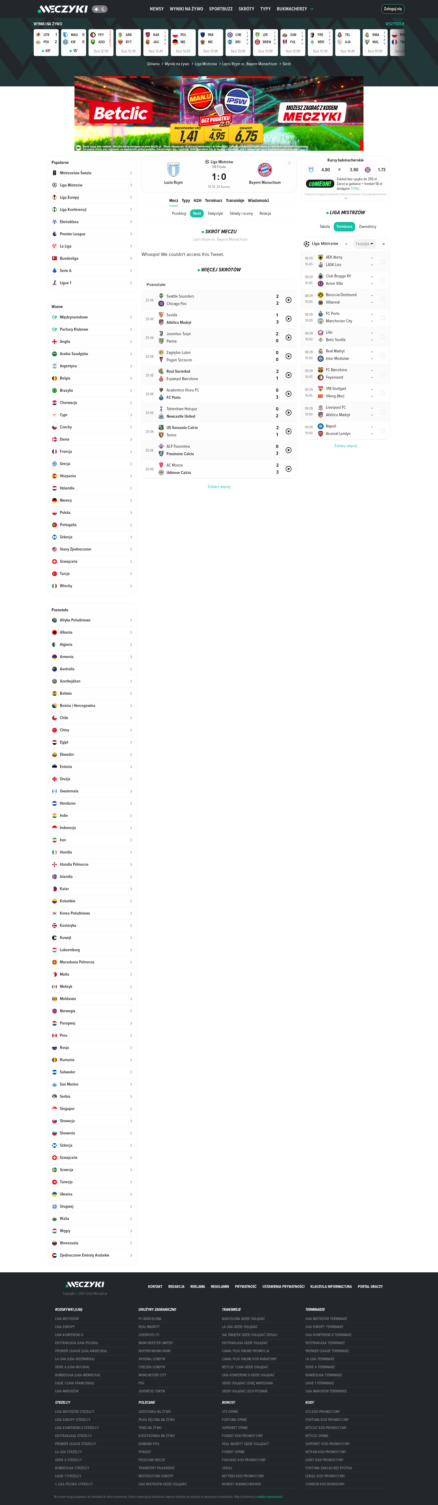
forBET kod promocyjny (242, 1436)
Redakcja (176, 1286)
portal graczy (370, 1286)
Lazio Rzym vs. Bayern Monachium (249, 64)
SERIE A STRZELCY (68, 1460)
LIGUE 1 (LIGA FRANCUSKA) (74, 1383)
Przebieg (179, 213)
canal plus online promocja (245, 1351)
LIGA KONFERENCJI (69, 1335)
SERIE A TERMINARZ (320, 1367)
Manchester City (153, 1375)
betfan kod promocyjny (325, 1452)
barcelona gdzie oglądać (243, 1318)
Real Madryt (149, 1326)
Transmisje (235, 200)
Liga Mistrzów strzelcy (74, 1411)
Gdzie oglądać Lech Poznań (244, 1391)
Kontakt (155, 1286)
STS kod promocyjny (322, 1411)
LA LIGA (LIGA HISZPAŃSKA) (74, 1359)
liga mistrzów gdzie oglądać (163, 1484)
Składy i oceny (241, 213)
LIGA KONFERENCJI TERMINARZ (328, 1335)
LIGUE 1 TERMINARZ (319, 1383)
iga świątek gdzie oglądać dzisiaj (249, 1335)
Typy (265, 8)
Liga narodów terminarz (326, 1391)
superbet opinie (235, 1427)
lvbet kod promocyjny (324, 1460)
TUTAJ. (355, 188)
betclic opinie (316, 1436)
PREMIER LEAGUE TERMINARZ (327, 1351)
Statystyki (215, 213)
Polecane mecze (152, 1460)
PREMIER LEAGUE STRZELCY (75, 1444)
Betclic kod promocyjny (326, 1427)
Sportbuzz (221, 8)
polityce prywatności (270, 1496)
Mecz (173, 200)
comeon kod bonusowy (325, 1484)
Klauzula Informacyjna (331, 1286)
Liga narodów (66, 1391)
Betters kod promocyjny (243, 1476)
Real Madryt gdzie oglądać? (245, 1444)
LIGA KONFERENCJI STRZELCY (77, 1427)
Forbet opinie (233, 1452)
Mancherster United (156, 1343)
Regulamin (220, 1286)
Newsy (157, 8)
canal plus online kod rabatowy (249, 1359)
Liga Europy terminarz (324, 1326)
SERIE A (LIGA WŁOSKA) (72, 1367)
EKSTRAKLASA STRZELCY (73, 1436)
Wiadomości (258, 200)
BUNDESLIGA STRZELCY (72, 1468)
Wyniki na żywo (186, 8)
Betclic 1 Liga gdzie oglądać (245, 1367)
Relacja (265, 213)
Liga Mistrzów (206, 64)
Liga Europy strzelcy (73, 1419)
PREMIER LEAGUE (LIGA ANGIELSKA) (81, 1351)
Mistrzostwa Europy (156, 1476)
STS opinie (230, 1411)
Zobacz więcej (345, 446)
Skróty (246, 8)
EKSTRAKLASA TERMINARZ (325, 1343)
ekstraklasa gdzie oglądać (245, 1343)
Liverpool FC (149, 1335)
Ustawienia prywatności (284, 1286)
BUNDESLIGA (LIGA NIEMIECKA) (77, 1375)
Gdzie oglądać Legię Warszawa (247, 1383)
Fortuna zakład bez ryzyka (328, 1468)
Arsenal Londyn (152, 1359)
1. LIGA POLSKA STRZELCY (74, 1484)
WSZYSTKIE (395, 24)
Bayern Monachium (154, 1351)
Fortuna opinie (234, 1419)
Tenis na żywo (150, 1427)
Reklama (197, 1286)
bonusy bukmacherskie (241, 1484)
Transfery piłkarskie (156, 1468)
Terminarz (213, 200)
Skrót (197, 213)
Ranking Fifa (149, 1444)
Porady (145, 1452)
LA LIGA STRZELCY (68, 1452)
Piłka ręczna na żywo (157, 1419)
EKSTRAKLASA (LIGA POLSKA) (76, 1343)
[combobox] (364, 244)
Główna (153, 64)
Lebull (227, 1468)
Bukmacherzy (292, 8)
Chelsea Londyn (152, 1367)
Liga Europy (65, 1326)
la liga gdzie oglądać (240, 1326)
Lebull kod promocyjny (325, 1476)
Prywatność (246, 1286)
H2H (197, 200)
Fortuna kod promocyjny (327, 1419)
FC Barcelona (150, 1318)
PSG (141, 1383)
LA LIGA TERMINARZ (320, 1359)
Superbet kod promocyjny (327, 1444)
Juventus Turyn (152, 1391)
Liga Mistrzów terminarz (326, 1318)
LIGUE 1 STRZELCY (68, 1476)
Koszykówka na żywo (157, 1436)
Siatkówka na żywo (155, 1411)
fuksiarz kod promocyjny (244, 1460)
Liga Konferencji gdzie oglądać (248, 1375)
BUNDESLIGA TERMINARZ (323, 1375)
